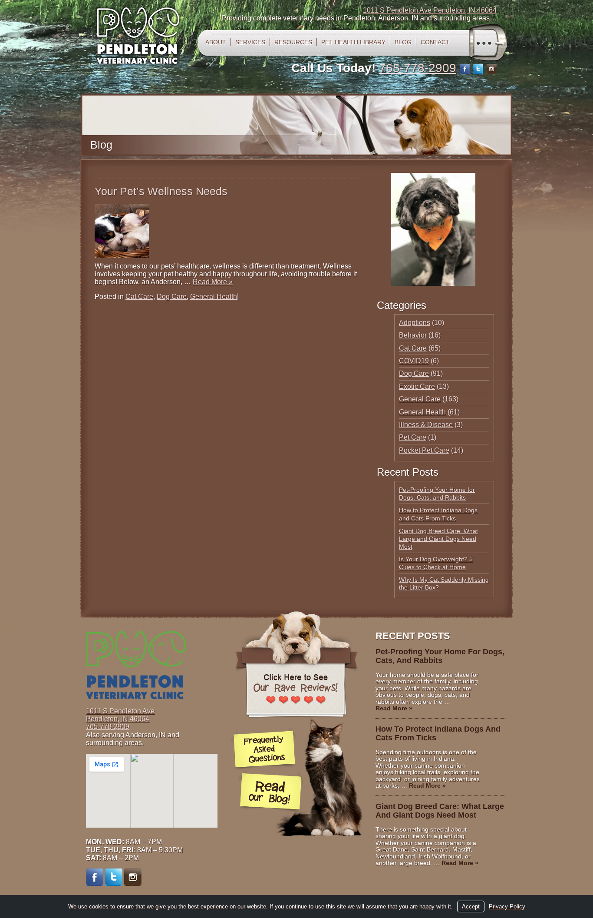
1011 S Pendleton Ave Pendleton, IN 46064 (430, 10)
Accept (471, 906)
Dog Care (172, 296)
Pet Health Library (353, 42)
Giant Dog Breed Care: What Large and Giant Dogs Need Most (438, 538)
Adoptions (414, 322)
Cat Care (139, 296)
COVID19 (414, 361)
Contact (435, 42)
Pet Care (412, 437)
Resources (293, 42)
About (215, 42)
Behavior (413, 335)
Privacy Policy (507, 906)
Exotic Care (417, 386)
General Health (213, 296)
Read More (213, 281)
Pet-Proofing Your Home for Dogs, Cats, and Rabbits (440, 656)
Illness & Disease (426, 424)
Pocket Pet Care (424, 450)
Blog (403, 42)
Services (250, 42)
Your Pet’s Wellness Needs (161, 191)
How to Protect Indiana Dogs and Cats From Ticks (438, 733)
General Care (420, 399)
